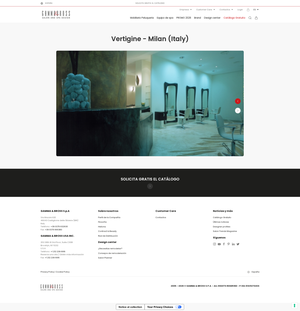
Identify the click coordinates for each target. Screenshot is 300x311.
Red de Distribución (108, 235)
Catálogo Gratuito (234, 17)
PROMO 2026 (183, 17)
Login (240, 9)
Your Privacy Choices (160, 306)
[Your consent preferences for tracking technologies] (295, 305)
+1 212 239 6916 (58, 251)
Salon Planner (105, 257)
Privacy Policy (47, 271)
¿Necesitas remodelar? (110, 248)
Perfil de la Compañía (109, 217)
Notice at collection (130, 306)
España (48, 3)
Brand (197, 17)
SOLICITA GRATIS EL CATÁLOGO (150, 3)
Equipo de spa (165, 17)
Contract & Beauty (107, 231)
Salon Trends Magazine (225, 231)
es (254, 9)
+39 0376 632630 (59, 226)
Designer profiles (221, 226)
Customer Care (204, 9)
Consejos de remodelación (112, 253)
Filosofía (102, 221)
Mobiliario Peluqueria (142, 17)
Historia (102, 226)
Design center (212, 17)
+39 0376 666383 (53, 229)
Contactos (225, 9)
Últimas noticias (221, 221)
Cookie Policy (63, 271)
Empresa (184, 9)
